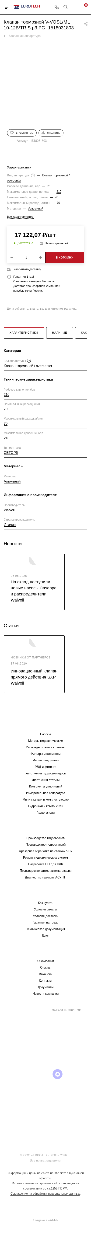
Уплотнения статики (46, 780)
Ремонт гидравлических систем (45, 857)
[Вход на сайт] (70, 1155)
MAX (57, 1074)
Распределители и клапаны (45, 747)
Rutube (46, 1074)
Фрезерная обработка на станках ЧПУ (45, 851)
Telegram (22, 1074)
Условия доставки (45, 916)
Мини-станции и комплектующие (46, 799)
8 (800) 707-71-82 (32, 1010)
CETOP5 (11, 453)
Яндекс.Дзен (46, 1086)
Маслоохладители (45, 760)
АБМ (53, 1220)
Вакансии (45, 974)
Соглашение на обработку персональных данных (45, 1193)
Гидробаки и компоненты (45, 806)
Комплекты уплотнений (45, 786)
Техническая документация (45, 929)
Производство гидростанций (46, 844)
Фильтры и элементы (45, 754)
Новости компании (46, 993)
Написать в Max (71, 1049)
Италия (10, 524)
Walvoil (9, 510)
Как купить (45, 903)
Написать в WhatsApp (27, 1051)
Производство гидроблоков (45, 838)
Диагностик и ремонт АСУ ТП (45, 877)
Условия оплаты (45, 909)
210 (49, 186)
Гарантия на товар (45, 922)
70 (56, 197)
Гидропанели (45, 812)
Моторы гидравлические (45, 740)
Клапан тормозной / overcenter (28, 366)
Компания (45, 951)
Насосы (45, 734)
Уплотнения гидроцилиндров (45, 773)
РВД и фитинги (45, 767)
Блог (45, 935)
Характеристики (24, 332)
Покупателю (45, 893)
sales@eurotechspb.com (49, 1019)
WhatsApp (69, 1074)
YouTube (34, 1074)
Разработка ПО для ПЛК (45, 864)
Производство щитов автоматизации (45, 870)
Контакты (45, 980)
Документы (45, 987)
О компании (45, 961)
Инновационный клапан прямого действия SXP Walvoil (34, 677)
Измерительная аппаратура (45, 793)
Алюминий (35, 208)
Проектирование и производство (45, 828)
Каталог (45, 725)
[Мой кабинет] (74, 7)
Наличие (59, 332)
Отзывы (45, 967)
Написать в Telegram (49, 1051)
